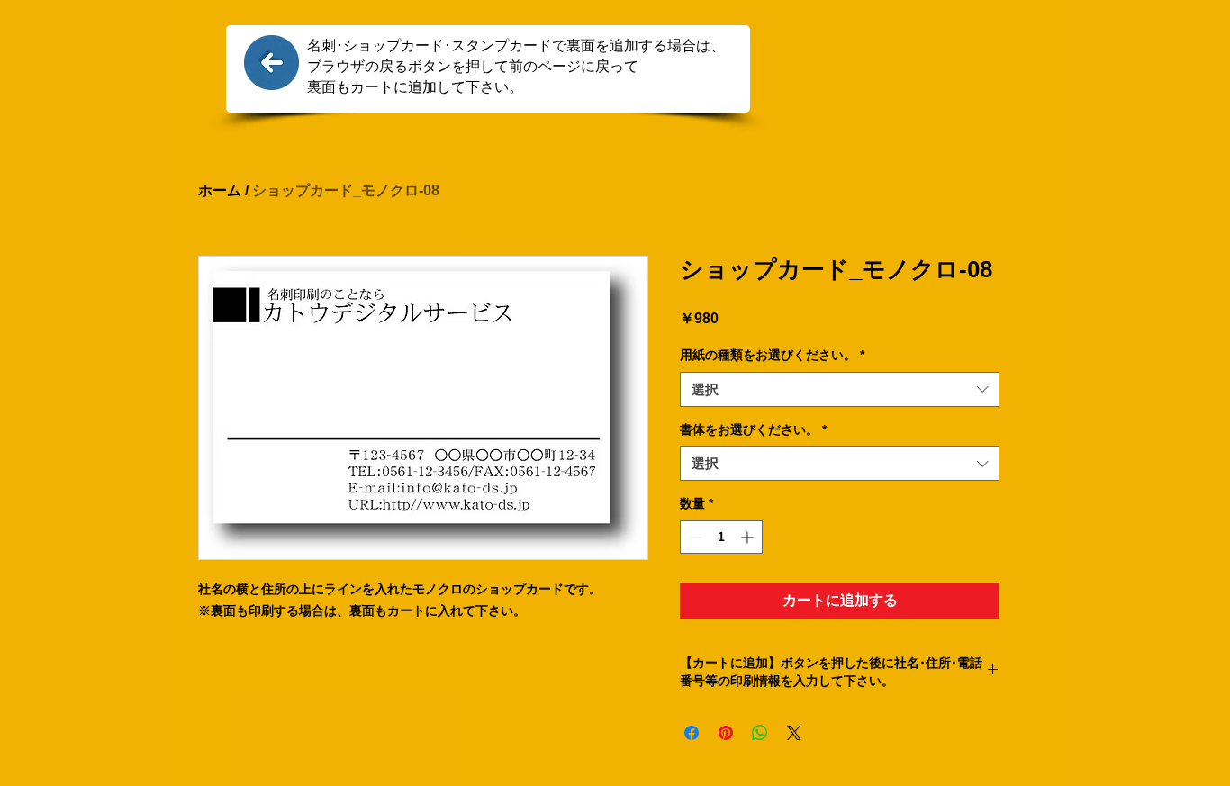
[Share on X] (794, 733)
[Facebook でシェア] (691, 733)
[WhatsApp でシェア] (760, 733)
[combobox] (839, 389)
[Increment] (748, 537)
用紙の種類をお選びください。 (772, 355)
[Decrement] (694, 537)
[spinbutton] (721, 537)
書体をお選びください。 (753, 429)
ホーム (219, 190)
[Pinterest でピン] (726, 733)
